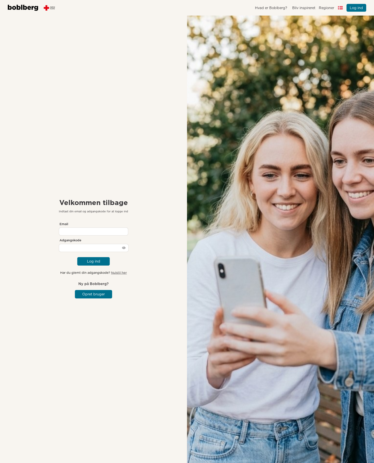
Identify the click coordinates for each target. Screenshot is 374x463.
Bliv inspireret (303, 8)
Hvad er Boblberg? (271, 8)
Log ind (356, 8)
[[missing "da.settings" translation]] (340, 8)
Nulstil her (119, 272)
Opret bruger (93, 294)
